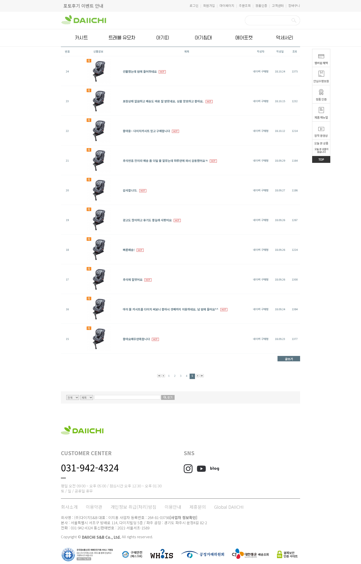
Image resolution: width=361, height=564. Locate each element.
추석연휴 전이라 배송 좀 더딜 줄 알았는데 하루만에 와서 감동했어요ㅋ (165, 160)
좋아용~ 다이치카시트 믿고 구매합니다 (146, 131)
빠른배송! (129, 250)
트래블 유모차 (122, 37)
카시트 (81, 37)
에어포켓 (243, 37)
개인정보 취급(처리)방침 (133, 507)
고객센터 (278, 5)
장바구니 (294, 5)
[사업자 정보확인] (183, 517)
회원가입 (209, 5)
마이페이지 (227, 5)
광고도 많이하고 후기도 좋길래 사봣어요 (147, 220)
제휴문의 (197, 507)
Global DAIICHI (229, 507)
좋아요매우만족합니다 (136, 339)
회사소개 (69, 507)
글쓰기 (289, 359)
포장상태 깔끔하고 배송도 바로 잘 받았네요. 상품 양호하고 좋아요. (163, 101)
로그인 (194, 5)
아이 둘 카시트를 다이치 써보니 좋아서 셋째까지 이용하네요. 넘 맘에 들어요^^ (170, 309)
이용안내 (173, 507)
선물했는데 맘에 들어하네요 (140, 71)
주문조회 (245, 5)
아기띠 (162, 37)
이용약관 (94, 507)
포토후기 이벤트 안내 (83, 5)
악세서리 (284, 37)
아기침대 (203, 37)
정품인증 (261, 5)
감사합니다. (130, 190)
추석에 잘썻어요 (132, 279)
